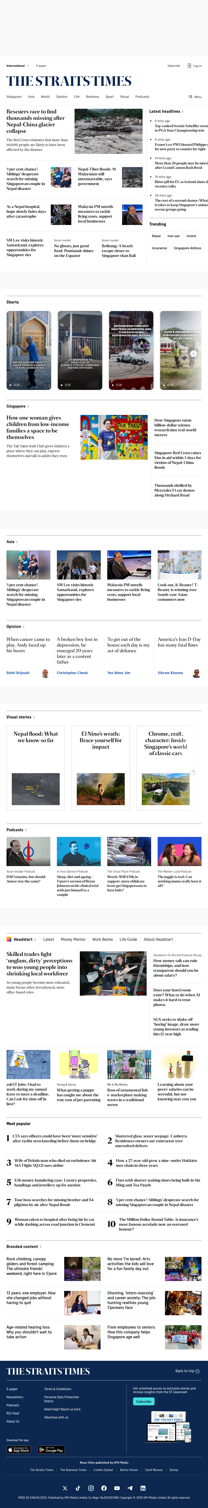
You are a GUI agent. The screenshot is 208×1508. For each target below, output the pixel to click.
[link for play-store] (51, 1450)
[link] (68, 81)
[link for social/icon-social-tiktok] (78, 1488)
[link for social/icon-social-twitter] (65, 1488)
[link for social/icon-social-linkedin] (143, 1488)
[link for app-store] (19, 1450)
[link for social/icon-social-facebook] (104, 1488)
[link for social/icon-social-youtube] (117, 1488)
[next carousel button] (193, 354)
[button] (17, 65)
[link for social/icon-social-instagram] (91, 1488)
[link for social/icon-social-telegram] (130, 1488)
